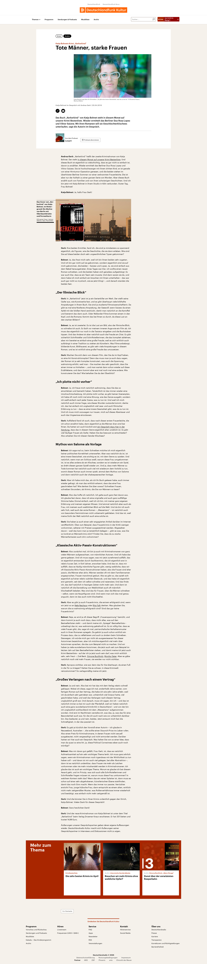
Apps (91, 933)
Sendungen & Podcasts (67, 19)
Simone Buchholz (95, 656)
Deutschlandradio (158, 930)
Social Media (125, 933)
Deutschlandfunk (94, 4)
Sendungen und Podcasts (36, 933)
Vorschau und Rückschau (36, 930)
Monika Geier (110, 656)
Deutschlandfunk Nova (111, 4)
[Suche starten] (154, 19)
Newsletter (93, 936)
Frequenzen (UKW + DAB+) (67, 933)
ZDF (93, 960)
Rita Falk (97, 605)
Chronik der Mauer (124, 960)
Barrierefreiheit (157, 947)
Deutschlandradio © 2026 (103, 955)
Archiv (96, 19)
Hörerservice (125, 930)
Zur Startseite (67, 911)
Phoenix (102, 960)
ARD (86, 960)
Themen (35, 19)
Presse (154, 933)
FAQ (90, 930)
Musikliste (85, 19)
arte (110, 960)
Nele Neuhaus (81, 605)
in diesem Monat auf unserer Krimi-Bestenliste (99, 159)
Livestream (61, 930)
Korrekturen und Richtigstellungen (165, 943)
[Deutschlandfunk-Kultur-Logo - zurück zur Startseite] (103, 10)
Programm (49, 19)
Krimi (59, 36)
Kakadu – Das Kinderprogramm (38, 940)
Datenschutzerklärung (85, 957)
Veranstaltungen (95, 943)
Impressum (126, 957)
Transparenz (156, 940)
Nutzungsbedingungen (108, 957)
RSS (90, 940)
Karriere (154, 936)
